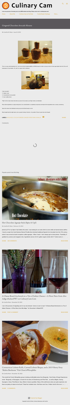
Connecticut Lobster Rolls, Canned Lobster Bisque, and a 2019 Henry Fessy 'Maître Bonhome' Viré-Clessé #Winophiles (32, 368)
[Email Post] (43, 117)
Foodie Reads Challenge (43, 14)
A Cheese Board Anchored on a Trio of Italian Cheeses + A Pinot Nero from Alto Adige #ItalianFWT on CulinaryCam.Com (34, 297)
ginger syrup (28, 117)
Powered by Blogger (36, 398)
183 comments (12, 241)
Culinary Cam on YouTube (26, 14)
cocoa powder (18, 117)
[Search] (63, 3)
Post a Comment (12, 312)
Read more (64, 241)
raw (34, 117)
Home (3, 14)
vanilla (38, 117)
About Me (12, 14)
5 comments (11, 388)
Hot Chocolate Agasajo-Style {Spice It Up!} (19, 222)
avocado (10, 117)
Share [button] (64, 117)
